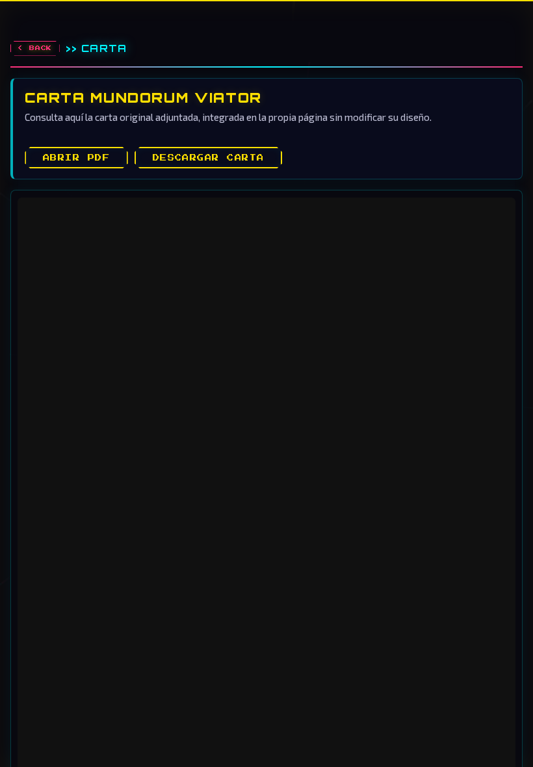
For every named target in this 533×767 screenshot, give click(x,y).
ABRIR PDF (76, 158)
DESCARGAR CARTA (209, 158)
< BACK (35, 48)
